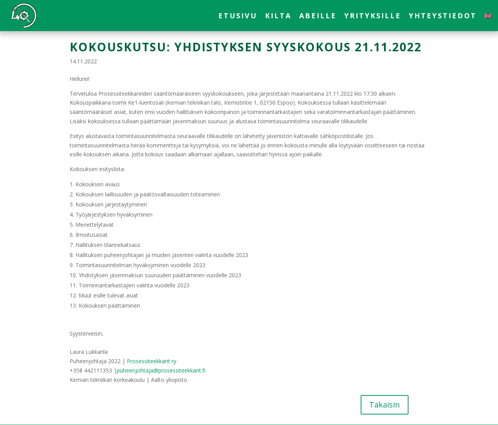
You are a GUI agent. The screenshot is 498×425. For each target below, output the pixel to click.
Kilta (278, 16)
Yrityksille (372, 16)
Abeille (318, 16)
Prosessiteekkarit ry (151, 361)
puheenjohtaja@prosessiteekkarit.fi (161, 370)
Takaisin (384, 404)
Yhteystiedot (443, 16)
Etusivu (237, 16)
